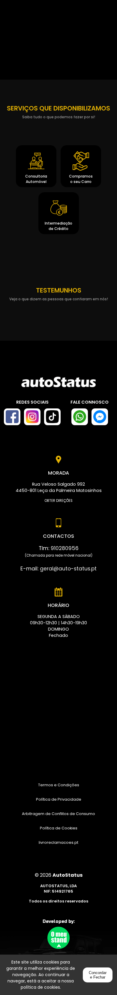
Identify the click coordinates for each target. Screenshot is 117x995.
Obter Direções (58, 500)
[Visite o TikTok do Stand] (52, 416)
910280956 (65, 548)
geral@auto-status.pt (68, 568)
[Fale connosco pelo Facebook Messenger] (100, 416)
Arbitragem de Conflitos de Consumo (58, 813)
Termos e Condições (58, 784)
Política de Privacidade (58, 799)
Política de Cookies (58, 828)
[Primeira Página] (58, 385)
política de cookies (40, 987)
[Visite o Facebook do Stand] (12, 416)
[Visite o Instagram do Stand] (32, 416)
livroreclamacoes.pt (58, 842)
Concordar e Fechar (97, 974)
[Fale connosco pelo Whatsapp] (80, 416)
